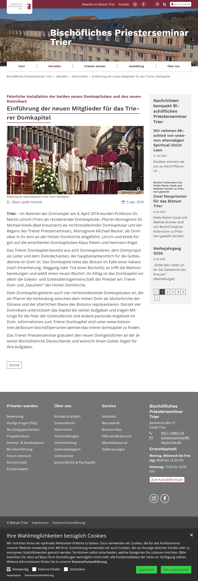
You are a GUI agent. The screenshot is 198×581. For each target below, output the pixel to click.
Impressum (14, 575)
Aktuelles (62, 76)
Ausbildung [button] (136, 66)
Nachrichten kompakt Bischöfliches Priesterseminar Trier (170, 111)
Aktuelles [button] (54, 66)
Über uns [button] (173, 66)
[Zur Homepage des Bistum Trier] (180, 4)
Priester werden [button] (95, 66)
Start (21, 66)
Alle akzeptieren (176, 569)
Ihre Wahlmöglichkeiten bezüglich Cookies (56, 536)
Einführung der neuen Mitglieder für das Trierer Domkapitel (131, 76)
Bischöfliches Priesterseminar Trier (29, 76)
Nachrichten (80, 76)
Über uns (62, 405)
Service (109, 405)
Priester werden (22, 405)
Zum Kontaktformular (167, 479)
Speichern (146, 569)
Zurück (14, 365)
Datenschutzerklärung (89, 562)
